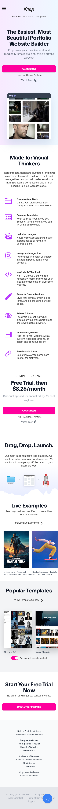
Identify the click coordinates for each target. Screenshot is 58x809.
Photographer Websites (29, 743)
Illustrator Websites (29, 747)
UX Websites (29, 766)
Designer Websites (29, 740)
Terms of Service (35, 797)
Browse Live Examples (26, 522)
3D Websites (29, 750)
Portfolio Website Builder (30, 40)
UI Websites (29, 763)
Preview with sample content (33, 658)
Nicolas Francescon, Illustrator (45, 572)
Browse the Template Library (29, 734)
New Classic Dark (25, 574)
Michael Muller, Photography (15, 572)
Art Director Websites (29, 756)
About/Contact (15, 797)
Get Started (29, 68)
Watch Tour (27, 80)
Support (31, 801)
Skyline (49, 574)
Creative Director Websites (29, 759)
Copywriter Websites (29, 772)
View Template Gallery (27, 600)
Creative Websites (29, 775)
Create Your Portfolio (29, 707)
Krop (29, 9)
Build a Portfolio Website (29, 731)
